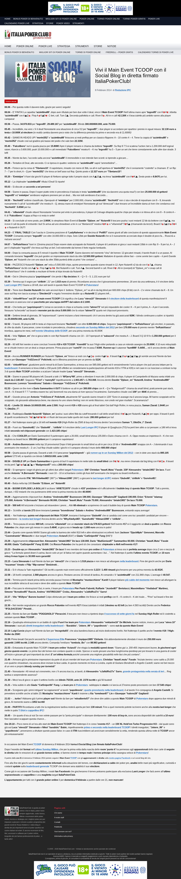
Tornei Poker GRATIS (134, 19)
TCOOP (37, 744)
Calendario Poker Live (17, 23)
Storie (49, 23)
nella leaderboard (129, 561)
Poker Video (63, 23)
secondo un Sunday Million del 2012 (95, 327)
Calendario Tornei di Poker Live (156, 52)
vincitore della (124, 298)
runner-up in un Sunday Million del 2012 (111, 453)
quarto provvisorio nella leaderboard (103, 690)
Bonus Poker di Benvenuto (28, 19)
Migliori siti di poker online (61, 19)
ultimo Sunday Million (46, 749)
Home (7, 19)
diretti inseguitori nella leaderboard (44, 626)
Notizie (111, 46)
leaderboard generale (37, 766)
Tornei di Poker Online (88, 52)
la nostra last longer (30, 519)
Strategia (37, 23)
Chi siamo (58, 813)
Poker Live (154, 19)
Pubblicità (58, 827)
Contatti (57, 822)
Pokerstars (92, 285)
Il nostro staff (59, 818)
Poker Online (87, 19)
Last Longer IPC (13, 285)
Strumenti (78, 23)
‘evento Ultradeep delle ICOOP (51, 331)
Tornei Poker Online (108, 19)
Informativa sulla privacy (63, 836)
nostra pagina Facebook (119, 758)
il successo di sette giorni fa (119, 614)
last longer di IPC (102, 478)
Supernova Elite (55, 639)
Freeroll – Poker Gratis (119, 52)
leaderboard (11, 368)
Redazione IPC (123, 90)
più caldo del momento (137, 580)
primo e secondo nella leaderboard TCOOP (107, 727)
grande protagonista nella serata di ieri (143, 671)
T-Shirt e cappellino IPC (31, 710)
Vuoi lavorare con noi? (63, 832)
